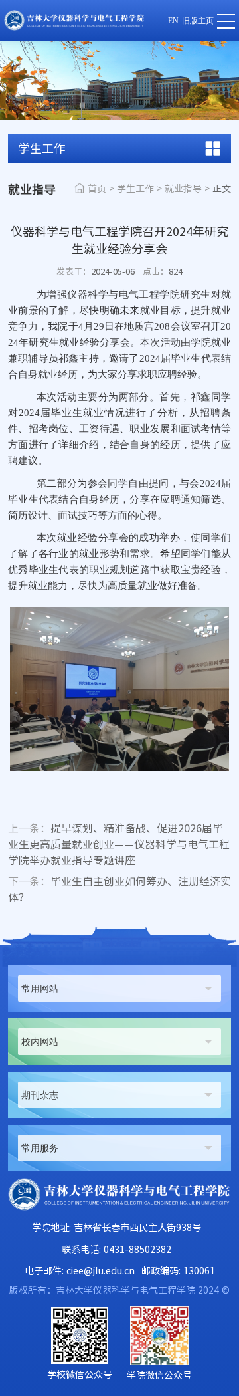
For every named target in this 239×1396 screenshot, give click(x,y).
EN (173, 20)
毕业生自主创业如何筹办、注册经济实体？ (119, 889)
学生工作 (135, 188)
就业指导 (183, 188)
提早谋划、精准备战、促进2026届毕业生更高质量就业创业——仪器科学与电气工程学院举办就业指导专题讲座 (119, 844)
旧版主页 (198, 20)
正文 (221, 188)
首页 (97, 188)
